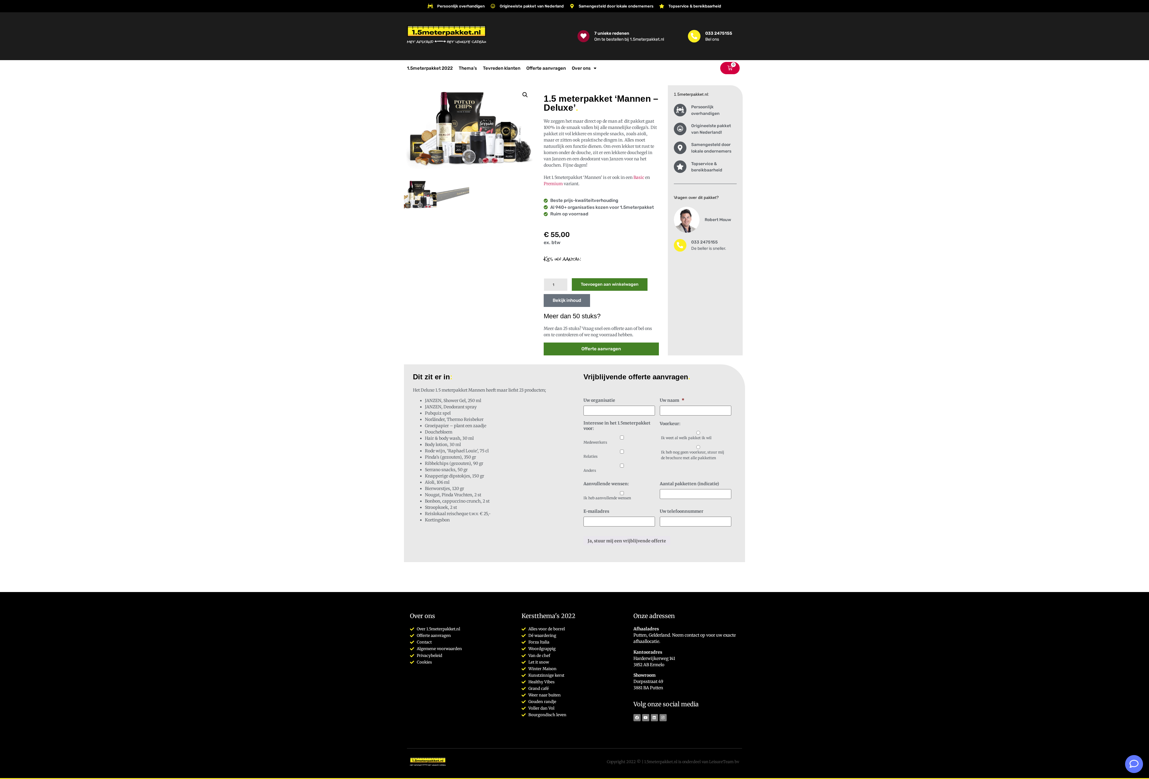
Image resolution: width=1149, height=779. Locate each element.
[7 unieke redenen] (583, 36)
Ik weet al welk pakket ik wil (686, 438)
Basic (638, 177)
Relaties (590, 456)
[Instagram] (663, 717)
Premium (553, 183)
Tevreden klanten (501, 68)
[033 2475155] (694, 36)
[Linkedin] (654, 717)
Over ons (581, 68)
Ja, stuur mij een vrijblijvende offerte (627, 541)
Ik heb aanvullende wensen (607, 498)
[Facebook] (637, 717)
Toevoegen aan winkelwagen (610, 284)
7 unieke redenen (611, 33)
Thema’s (468, 68)
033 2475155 (718, 33)
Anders (589, 470)
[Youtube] (645, 717)
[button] (525, 94)
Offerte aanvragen (546, 68)
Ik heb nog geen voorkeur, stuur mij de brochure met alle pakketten (692, 455)
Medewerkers (595, 442)
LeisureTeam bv (724, 761)
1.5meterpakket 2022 (430, 68)
